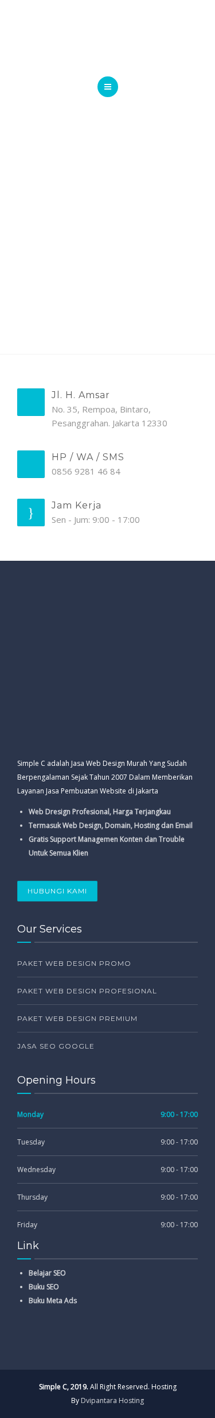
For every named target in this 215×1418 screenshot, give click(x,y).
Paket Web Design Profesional (87, 991)
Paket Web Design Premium (77, 1018)
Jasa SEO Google (56, 1046)
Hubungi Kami (57, 891)
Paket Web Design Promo (74, 963)
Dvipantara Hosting (112, 1400)
